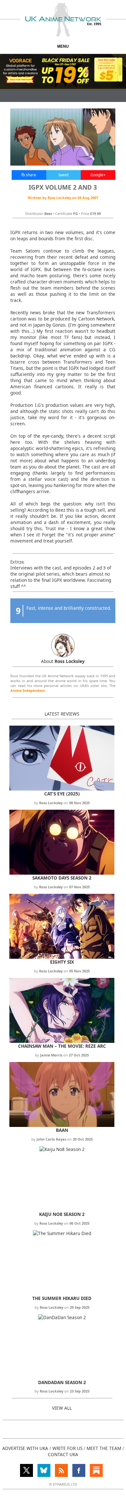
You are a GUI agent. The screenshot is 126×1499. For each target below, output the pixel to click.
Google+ (98, 175)
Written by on (63, 197)
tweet (63, 175)
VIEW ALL (62, 1408)
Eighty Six (62, 962)
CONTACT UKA (63, 1454)
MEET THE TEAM (104, 1448)
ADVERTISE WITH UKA (25, 1448)
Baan (62, 1130)
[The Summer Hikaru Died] (62, 1233)
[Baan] (61, 1125)
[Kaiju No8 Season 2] (62, 1149)
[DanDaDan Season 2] (62, 1317)
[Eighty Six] (61, 957)
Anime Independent (27, 690)
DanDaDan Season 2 (62, 1382)
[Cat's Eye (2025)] (61, 789)
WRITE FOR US (67, 1448)
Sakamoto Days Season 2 (61, 878)
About (63, 661)
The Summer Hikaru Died (61, 1298)
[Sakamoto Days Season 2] (61, 873)
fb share (28, 175)
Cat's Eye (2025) (62, 794)
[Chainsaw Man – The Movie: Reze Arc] (61, 1041)
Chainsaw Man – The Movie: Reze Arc (62, 1046)
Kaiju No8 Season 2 (62, 1214)
